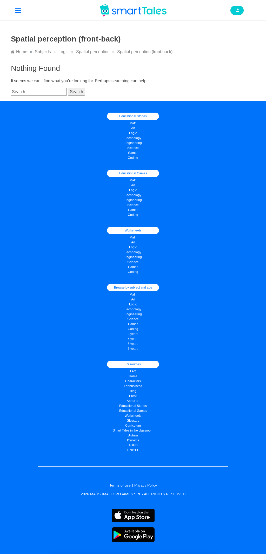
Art (133, 128)
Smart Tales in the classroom (133, 430)
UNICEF (133, 450)
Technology (133, 138)
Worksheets (133, 416)
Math (133, 123)
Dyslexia (133, 440)
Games (133, 210)
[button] (18, 10)
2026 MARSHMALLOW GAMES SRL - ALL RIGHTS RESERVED (133, 494)
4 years (133, 339)
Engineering (133, 143)
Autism (133, 435)
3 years (133, 334)
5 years (133, 344)
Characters (133, 381)
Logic (133, 133)
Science (133, 148)
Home (133, 376)
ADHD (133, 445)
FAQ (133, 371)
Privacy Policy (145, 485)
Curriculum (133, 425)
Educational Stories (133, 406)
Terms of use (120, 485)
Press (133, 396)
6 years (133, 349)
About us (133, 401)
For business (133, 386)
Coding (133, 158)
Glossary (133, 420)
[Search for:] (39, 92)
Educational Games (133, 411)
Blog (133, 391)
